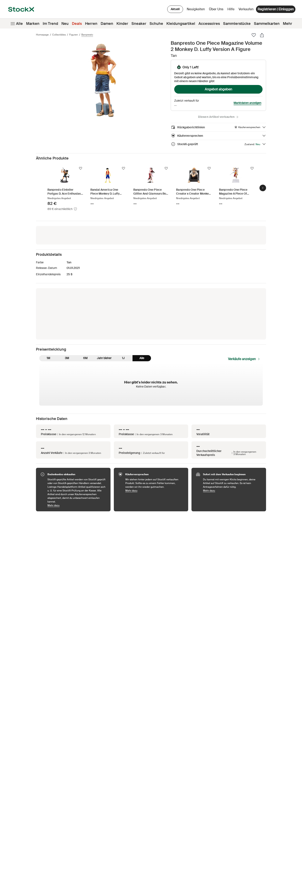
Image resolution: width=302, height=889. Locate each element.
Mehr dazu (76, 505)
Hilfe (230, 9)
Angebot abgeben (218, 89)
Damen (107, 23)
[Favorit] (254, 35)
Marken (32, 23)
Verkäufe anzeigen (242, 359)
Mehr (287, 23)
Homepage (42, 34)
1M (48, 358)
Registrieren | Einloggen (276, 9)
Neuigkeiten (196, 9)
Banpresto (87, 34)
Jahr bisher (104, 358)
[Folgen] (80, 168)
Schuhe (156, 23)
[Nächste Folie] (262, 188)
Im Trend (50, 23)
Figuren (73, 34)
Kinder (122, 23)
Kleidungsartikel (180, 23)
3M (67, 358)
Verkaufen (246, 9)
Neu (65, 23)
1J (123, 358)
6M (85, 358)
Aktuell (175, 9)
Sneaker (138, 23)
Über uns (217, 10)
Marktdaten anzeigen (247, 103)
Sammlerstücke (237, 23)
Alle (19, 23)
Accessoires (209, 23)
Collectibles (59, 34)
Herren (91, 23)
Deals (77, 23)
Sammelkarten (267, 23)
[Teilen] (262, 35)
